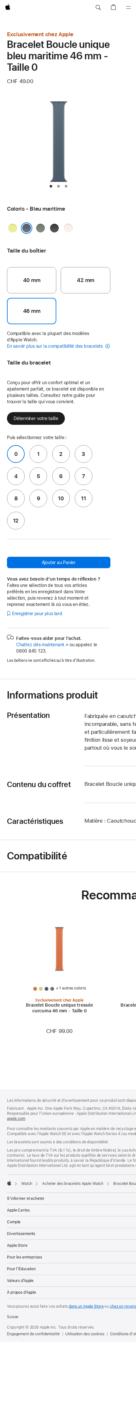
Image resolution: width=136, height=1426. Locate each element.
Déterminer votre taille (36, 418)
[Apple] (9, 1183)
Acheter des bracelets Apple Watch (72, 1183)
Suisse (12, 1317)
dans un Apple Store (86, 1306)
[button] (98, 7)
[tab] (51, 186)
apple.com (16, 1118)
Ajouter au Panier (59, 562)
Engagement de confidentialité (33, 1334)
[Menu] (128, 7)
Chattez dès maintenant (42, 644)
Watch (26, 1183)
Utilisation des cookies (84, 1334)
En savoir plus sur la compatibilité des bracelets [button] (55, 346)
